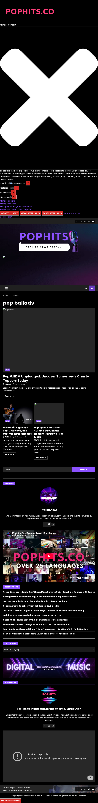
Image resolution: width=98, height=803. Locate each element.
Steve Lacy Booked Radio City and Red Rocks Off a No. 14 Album (35, 601)
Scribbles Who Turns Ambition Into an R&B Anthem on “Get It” (34, 615)
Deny (15, 213)
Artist (7, 369)
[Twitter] (53, 524)
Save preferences (52, 213)
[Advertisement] (49, 257)
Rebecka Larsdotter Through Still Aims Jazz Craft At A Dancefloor (36, 624)
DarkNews (68, 795)
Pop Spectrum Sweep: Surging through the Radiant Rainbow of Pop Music (49, 413)
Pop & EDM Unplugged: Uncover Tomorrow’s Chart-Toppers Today (49, 340)
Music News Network (12, 790)
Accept (5, 213)
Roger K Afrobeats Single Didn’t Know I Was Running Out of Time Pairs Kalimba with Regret (49, 592)
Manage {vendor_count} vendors (16, 206)
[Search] (86, 288)
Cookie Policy (6, 217)
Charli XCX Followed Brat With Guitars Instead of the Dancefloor (35, 619)
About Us (28, 790)
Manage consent (10, 800)
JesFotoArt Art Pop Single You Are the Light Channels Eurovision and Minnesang (43, 610)
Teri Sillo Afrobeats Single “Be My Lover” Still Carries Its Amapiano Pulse (39, 633)
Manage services (8, 203)
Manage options (7, 201)
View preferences (30, 213)
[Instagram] (49, 524)
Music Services (23, 787)
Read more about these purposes (16, 209)
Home (6, 787)
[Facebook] (45, 524)
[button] (49, 97)
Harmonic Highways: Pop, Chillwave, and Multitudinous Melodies (18, 413)
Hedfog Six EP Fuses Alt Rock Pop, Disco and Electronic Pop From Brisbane (39, 596)
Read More (9, 396)
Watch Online (92, 288)
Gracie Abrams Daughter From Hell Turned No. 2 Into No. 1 (31, 606)
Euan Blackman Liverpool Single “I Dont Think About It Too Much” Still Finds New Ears (45, 629)
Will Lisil (8, 384)
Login (12, 787)
